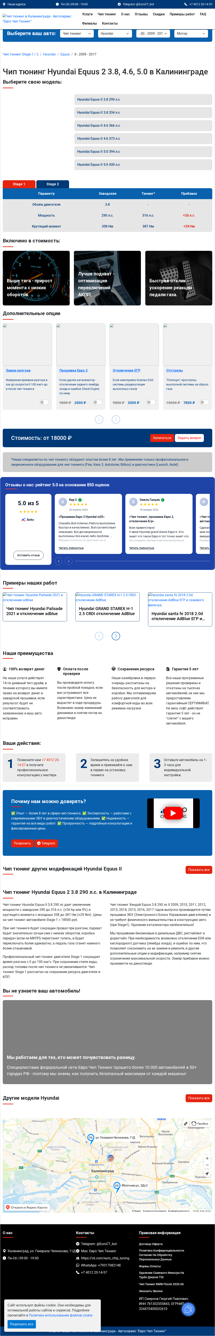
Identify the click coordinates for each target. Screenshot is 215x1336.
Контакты (110, 23)
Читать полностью (71, 548)
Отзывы (141, 14)
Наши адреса (17, 4)
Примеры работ (182, 14)
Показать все (199, 870)
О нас (125, 14)
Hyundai (49, 54)
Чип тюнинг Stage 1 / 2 (20, 54)
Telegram (48, 843)
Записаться (162, 438)
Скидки (159, 14)
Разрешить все (21, 1324)
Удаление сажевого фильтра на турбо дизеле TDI (161, 1275)
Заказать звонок (151, 1291)
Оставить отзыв (28, 555)
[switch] (44, 402)
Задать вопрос (189, 438)
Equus (65, 54)
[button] (116, 636)
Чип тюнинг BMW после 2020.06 (161, 1284)
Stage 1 (19, 184)
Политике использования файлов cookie (60, 1315)
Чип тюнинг (107, 14)
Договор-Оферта (151, 1244)
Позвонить (22, 843)
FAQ (203, 14)
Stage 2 (53, 184)
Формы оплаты (150, 1266)
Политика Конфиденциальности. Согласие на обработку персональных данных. (162, 1255)
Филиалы (89, 23)
